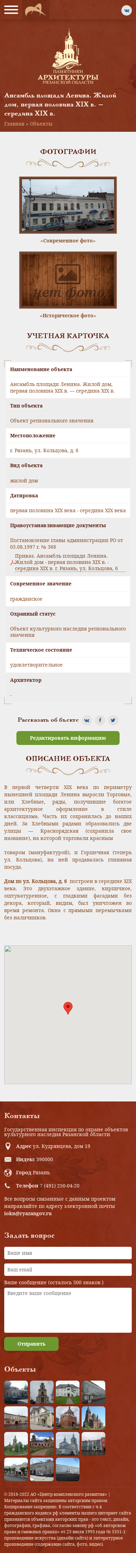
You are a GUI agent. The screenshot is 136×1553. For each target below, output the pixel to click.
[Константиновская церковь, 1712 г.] (16, 1444)
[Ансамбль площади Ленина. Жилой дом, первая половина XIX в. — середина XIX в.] (16, 1418)
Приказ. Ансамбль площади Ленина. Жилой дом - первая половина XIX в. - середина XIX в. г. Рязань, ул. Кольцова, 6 (66, 562)
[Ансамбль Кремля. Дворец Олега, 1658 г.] (68, 1469)
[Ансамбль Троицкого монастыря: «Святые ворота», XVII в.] (68, 1418)
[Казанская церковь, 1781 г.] (42, 1444)
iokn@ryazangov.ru (28, 1213)
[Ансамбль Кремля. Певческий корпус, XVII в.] (68, 1392)
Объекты (41, 123)
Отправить (31, 1343)
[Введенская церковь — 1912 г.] (93, 1418)
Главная (14, 123)
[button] (68, 1008)
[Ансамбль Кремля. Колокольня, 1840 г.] (42, 1392)
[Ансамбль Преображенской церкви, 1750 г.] (68, 1444)
